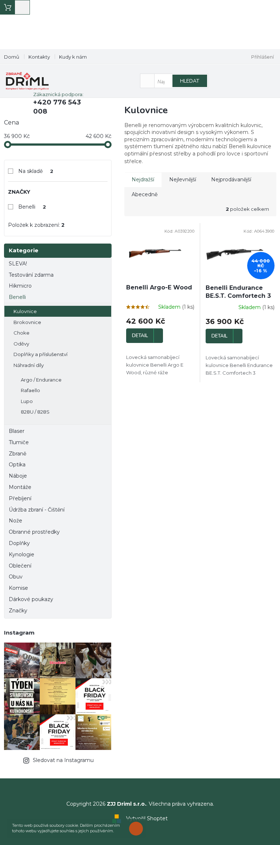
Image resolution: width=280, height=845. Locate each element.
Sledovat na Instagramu (63, 760)
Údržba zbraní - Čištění (37, 509)
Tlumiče (19, 442)
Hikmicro (20, 286)
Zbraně (17, 453)
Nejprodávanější (231, 179)
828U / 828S (35, 412)
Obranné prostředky (34, 532)
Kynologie (21, 554)
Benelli (32, 207)
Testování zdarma (31, 275)
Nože (15, 520)
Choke (21, 333)
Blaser (16, 431)
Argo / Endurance (41, 380)
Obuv (16, 576)
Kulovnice (25, 311)
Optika (17, 464)
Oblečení (20, 565)
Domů (11, 57)
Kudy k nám (73, 57)
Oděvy (21, 344)
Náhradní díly (28, 365)
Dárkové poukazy (31, 599)
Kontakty (39, 57)
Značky (18, 610)
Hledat (189, 81)
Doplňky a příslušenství (40, 354)
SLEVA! (18, 263)
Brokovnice (27, 322)
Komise (18, 588)
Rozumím (138, 828)
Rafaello (30, 390)
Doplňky (19, 543)
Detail (140, 335)
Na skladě (36, 171)
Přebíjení (20, 498)
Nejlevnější (182, 179)
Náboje (18, 476)
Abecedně (145, 194)
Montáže (20, 487)
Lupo (27, 401)
